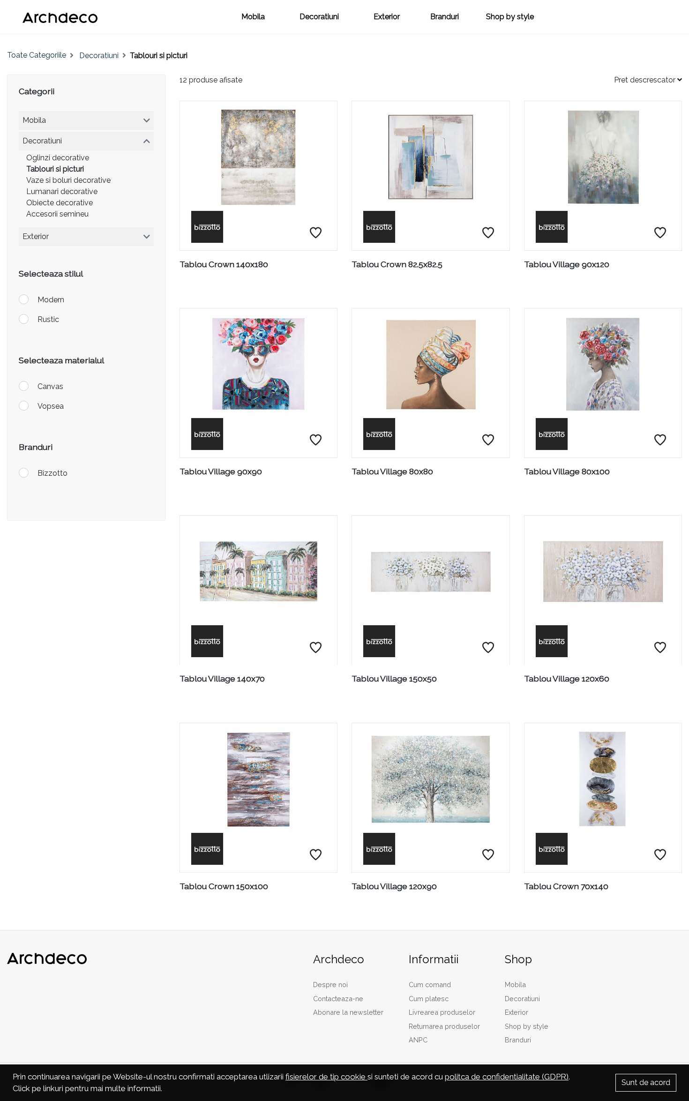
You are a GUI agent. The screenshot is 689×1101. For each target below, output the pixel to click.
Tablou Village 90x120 (566, 264)
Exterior (387, 16)
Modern (50, 299)
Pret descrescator (645, 79)
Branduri (444, 16)
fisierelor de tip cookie (326, 1076)
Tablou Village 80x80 (392, 471)
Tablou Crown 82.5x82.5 (397, 264)
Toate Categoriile (36, 55)
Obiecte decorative (59, 202)
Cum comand (430, 985)
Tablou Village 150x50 (394, 678)
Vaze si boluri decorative (68, 180)
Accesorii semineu (57, 214)
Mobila (253, 16)
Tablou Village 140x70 (222, 678)
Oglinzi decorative (57, 157)
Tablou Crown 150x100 (224, 886)
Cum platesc (429, 999)
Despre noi (330, 985)
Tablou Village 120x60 (566, 678)
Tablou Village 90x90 (221, 471)
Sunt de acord (646, 1082)
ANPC (418, 1040)
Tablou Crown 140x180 (224, 264)
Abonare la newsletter (348, 1012)
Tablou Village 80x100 (567, 471)
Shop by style (510, 16)
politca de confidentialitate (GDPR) (507, 1076)
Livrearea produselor (442, 1012)
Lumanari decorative (61, 191)
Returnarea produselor (444, 1026)
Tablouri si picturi (55, 169)
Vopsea (50, 406)
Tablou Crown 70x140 (566, 886)
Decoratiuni (319, 16)
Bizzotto (52, 473)
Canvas (50, 386)
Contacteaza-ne (338, 999)
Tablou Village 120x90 (394, 886)
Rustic (48, 319)
